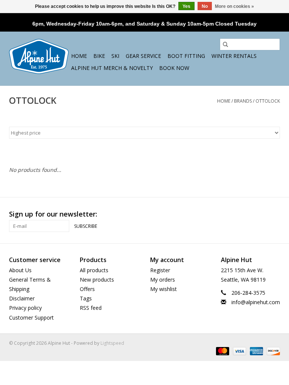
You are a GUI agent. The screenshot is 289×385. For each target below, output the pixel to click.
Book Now (174, 67)
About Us (20, 270)
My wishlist (163, 289)
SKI (115, 55)
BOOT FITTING (186, 55)
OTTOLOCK (268, 101)
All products (94, 270)
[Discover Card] (272, 351)
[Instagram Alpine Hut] (274, 214)
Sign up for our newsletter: (53, 214)
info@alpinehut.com (255, 302)
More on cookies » (234, 6)
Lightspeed (112, 343)
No (205, 6)
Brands (243, 101)
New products (97, 279)
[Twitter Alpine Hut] (260, 214)
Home (79, 55)
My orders (162, 279)
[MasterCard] (221, 351)
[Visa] (238, 351)
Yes (186, 6)
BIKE (99, 55)
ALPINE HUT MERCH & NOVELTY (112, 67)
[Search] (225, 44)
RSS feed (91, 307)
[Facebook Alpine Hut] (247, 214)
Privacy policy (25, 307)
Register (160, 270)
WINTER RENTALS (234, 55)
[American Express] (255, 351)
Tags (86, 298)
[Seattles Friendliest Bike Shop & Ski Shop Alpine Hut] (39, 56)
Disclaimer (22, 298)
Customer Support (31, 317)
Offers (87, 289)
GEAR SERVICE (143, 55)
